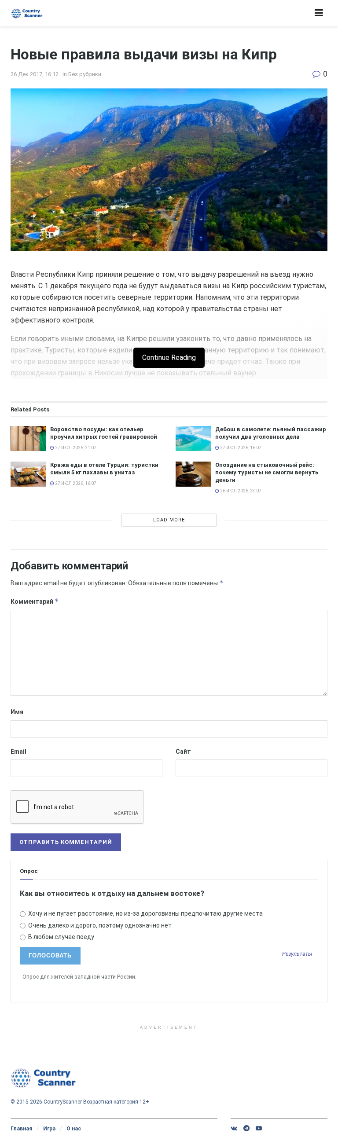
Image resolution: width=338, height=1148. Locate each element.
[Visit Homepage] (27, 13)
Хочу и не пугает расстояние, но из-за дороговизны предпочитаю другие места (145, 913)
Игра (49, 1129)
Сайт (183, 751)
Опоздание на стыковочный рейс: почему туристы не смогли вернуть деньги (267, 472)
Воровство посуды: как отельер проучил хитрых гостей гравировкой (103, 433)
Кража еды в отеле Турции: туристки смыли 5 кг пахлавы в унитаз (104, 469)
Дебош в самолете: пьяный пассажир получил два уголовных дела (270, 433)
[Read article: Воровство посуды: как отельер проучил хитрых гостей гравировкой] (28, 438)
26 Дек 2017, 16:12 (35, 74)
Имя (17, 711)
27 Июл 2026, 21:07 (75, 447)
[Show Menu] (319, 13)
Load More (169, 520)
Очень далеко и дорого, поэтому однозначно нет (99, 925)
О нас (73, 1129)
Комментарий (35, 601)
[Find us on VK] (234, 1128)
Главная (21, 1129)
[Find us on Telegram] (246, 1128)
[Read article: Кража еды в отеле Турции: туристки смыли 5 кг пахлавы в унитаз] (28, 474)
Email (18, 751)
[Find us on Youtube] (259, 1128)
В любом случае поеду (60, 936)
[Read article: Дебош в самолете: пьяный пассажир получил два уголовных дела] (193, 438)
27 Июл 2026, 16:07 (240, 447)
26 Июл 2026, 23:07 (240, 490)
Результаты (297, 954)
